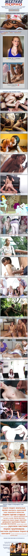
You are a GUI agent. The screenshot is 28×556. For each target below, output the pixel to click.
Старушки (6, 32)
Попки (11, 32)
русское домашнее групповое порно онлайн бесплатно (13, 522)
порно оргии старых (14, 514)
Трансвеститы (17, 32)
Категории (11, 10)
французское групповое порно (7, 516)
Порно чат (16, 10)
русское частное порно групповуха (15, 527)
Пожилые (3, 33)
